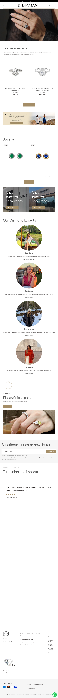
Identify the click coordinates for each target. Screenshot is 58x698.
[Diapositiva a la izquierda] (46, 99)
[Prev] (5, 479)
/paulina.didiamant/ (29, 297)
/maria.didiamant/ (29, 373)
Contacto (50, 634)
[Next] (12, 479)
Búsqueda (29, 684)
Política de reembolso (31, 688)
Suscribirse (51, 451)
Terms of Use (42, 457)
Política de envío (37, 694)
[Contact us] (54, 694)
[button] (3, 5)
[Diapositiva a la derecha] (53, 99)
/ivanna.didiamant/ (29, 335)
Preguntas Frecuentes (50, 637)
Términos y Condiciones (51, 649)
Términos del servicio (38, 684)
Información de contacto (47, 694)
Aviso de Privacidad (50, 645)
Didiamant (5, 640)
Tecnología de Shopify (7, 641)
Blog (49, 652)
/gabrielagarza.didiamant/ (29, 259)
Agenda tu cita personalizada (26, 644)
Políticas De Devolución (50, 641)
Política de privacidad (19, 694)
